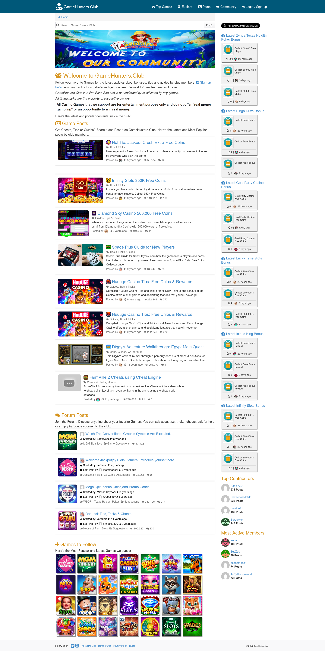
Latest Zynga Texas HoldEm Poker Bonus (244, 37)
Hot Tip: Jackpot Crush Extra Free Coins (148, 142)
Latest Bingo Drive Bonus (244, 110)
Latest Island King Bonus (244, 333)
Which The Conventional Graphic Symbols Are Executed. (128, 433)
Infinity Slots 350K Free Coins (139, 180)
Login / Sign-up (256, 6)
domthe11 (237, 508)
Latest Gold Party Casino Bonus (242, 184)
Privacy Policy (120, 645)
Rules (132, 645)
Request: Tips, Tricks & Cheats (108, 513)
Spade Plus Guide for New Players (143, 247)
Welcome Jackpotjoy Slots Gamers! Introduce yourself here (129, 459)
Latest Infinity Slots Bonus (245, 405)
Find (209, 25)
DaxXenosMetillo (241, 497)
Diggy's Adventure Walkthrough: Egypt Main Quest (158, 346)
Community (227, 6)
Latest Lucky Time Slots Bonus (241, 260)
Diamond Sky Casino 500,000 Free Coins (134, 213)
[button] (67, 49)
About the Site (89, 645)
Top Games (163, 6)
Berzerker (237, 519)
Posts (206, 6)
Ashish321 (237, 486)
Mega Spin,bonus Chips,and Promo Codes (117, 486)
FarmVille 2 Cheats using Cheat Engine (125, 377)
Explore (186, 6)
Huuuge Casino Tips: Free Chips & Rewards (152, 281)
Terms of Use (104, 645)
